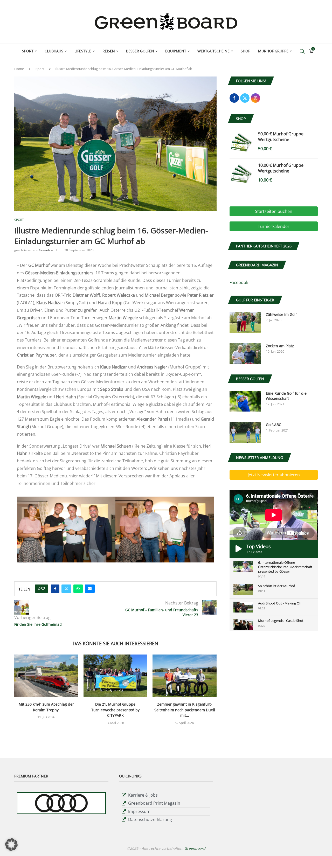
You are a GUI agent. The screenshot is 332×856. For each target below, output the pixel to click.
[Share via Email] (90, 588)
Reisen (108, 50)
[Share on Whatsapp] (78, 588)
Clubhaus (54, 50)
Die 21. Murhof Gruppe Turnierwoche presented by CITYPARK (115, 710)
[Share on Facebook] (55, 588)
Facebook (239, 282)
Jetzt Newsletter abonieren (274, 475)
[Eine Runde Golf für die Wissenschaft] (245, 401)
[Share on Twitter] (66, 588)
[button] (11, 844)
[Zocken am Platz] (245, 353)
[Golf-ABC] (245, 432)
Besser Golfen (140, 50)
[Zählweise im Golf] (245, 322)
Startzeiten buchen (273, 211)
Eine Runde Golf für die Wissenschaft (286, 396)
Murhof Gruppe (273, 50)
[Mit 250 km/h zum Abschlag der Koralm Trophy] (46, 676)
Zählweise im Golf (281, 314)
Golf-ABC (273, 424)
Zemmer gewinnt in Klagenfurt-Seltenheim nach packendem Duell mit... (184, 710)
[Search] (302, 51)
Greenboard (48, 250)
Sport (27, 50)
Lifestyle (82, 50)
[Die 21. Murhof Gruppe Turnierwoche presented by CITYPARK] (116, 676)
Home (19, 68)
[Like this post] (43, 588)
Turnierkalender (273, 226)
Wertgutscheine (213, 50)
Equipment (175, 50)
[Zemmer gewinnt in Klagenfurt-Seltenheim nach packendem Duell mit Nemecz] (185, 676)
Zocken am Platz (280, 345)
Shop (245, 50)
